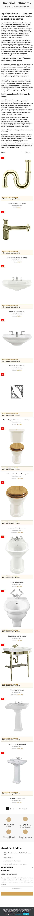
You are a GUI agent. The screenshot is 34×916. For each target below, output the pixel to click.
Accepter (26, 914)
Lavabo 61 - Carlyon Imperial (17, 365)
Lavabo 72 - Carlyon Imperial (17, 311)
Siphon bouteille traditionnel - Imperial (17, 257)
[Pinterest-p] (17, 898)
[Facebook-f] (13, 898)
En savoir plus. (18, 914)
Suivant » (24, 808)
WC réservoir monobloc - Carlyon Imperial (17, 474)
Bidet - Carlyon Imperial (17, 582)
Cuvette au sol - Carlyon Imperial (17, 528)
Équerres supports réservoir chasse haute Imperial (17, 420)
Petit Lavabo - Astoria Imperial (17, 798)
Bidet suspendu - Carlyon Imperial (17, 636)
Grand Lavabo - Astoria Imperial (17, 744)
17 (20, 808)
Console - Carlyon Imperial (17, 690)
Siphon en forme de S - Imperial (17, 203)
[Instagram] (20, 898)
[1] (17, 894)
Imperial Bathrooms (17, 205)
